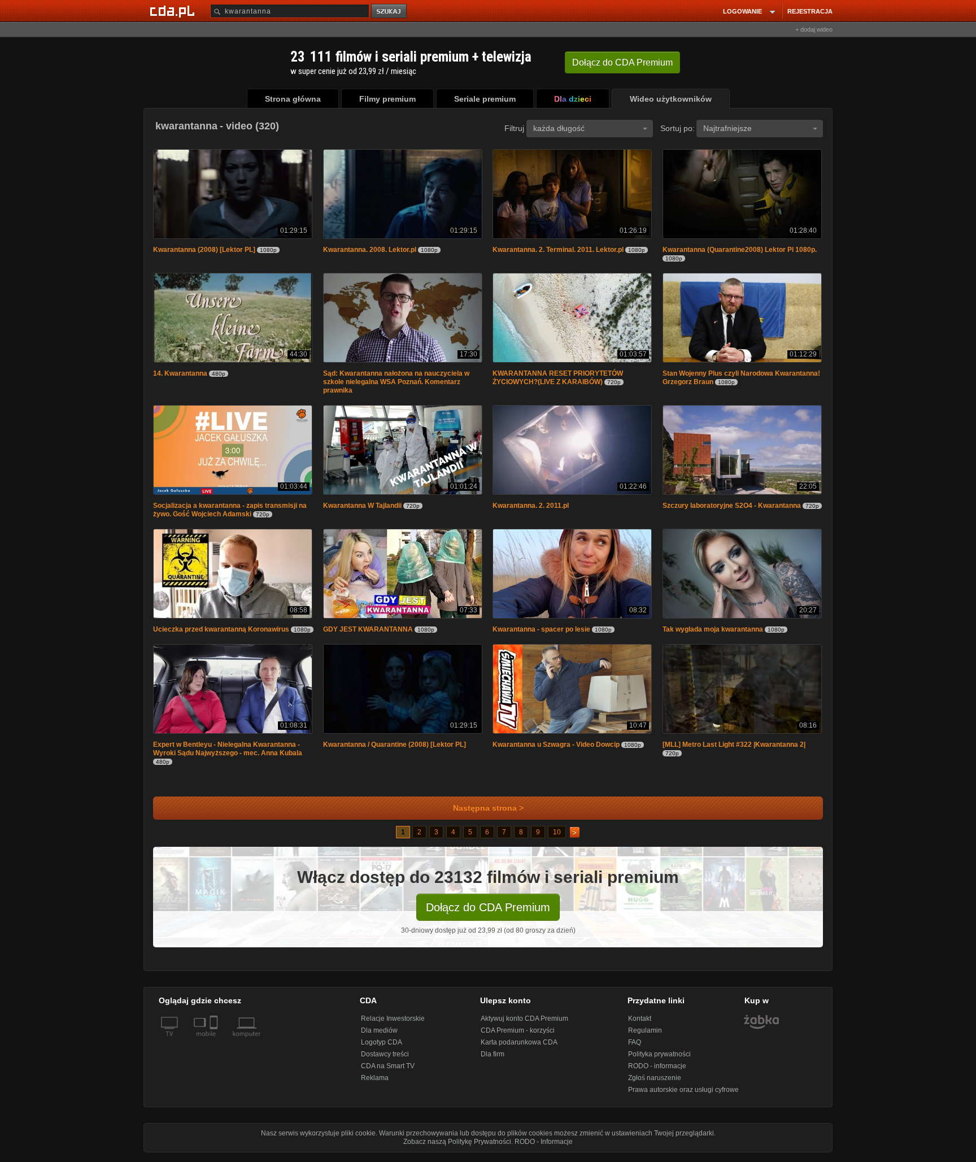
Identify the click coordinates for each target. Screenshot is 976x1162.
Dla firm (492, 1060)
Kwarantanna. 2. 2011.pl (531, 509)
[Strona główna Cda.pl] (173, 10)
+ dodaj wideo (814, 29)
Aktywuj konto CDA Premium (524, 1024)
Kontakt (639, 1024)
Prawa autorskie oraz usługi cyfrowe (683, 1095)
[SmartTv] (214, 1046)
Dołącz (622, 62)
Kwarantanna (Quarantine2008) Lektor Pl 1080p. (740, 251)
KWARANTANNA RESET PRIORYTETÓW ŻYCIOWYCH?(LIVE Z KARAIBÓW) (558, 380)
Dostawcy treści (385, 1060)
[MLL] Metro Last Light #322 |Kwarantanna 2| (734, 750)
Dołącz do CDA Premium (488, 913)
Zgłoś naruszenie (654, 1083)
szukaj (389, 11)
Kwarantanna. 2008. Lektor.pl (369, 251)
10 (557, 838)
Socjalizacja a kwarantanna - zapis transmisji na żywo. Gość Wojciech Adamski (230, 513)
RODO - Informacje (544, 1147)
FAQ (634, 1048)
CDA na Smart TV (388, 1072)
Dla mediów (379, 1036)
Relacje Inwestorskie (393, 1024)
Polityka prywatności (659, 1060)
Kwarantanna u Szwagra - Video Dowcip (556, 750)
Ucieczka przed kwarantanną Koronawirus (221, 634)
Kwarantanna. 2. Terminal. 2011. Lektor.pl (558, 251)
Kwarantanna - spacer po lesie (541, 634)
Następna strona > (488, 814)
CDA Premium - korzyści (518, 1036)
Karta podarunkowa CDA (519, 1048)
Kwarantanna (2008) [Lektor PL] (204, 251)
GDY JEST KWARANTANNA (368, 634)
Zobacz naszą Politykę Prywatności (457, 1147)
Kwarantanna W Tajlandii (362, 509)
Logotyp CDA (381, 1048)
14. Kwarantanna (180, 376)
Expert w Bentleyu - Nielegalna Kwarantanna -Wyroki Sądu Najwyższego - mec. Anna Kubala (227, 754)
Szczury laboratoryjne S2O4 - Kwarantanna (732, 509)
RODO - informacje (657, 1072)
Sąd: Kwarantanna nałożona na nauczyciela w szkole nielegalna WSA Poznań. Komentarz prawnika (396, 384)
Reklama (375, 1083)
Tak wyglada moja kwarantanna (713, 634)
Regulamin (645, 1036)
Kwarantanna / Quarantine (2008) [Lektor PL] (394, 750)
